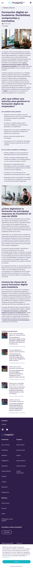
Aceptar (16, 561)
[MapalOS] (16, 3)
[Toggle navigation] (2, 2)
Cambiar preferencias (16, 566)
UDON (5, 91)
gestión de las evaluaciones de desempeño (16, 320)
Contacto (5, 420)
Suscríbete (7, 532)
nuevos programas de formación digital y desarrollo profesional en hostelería (15, 64)
